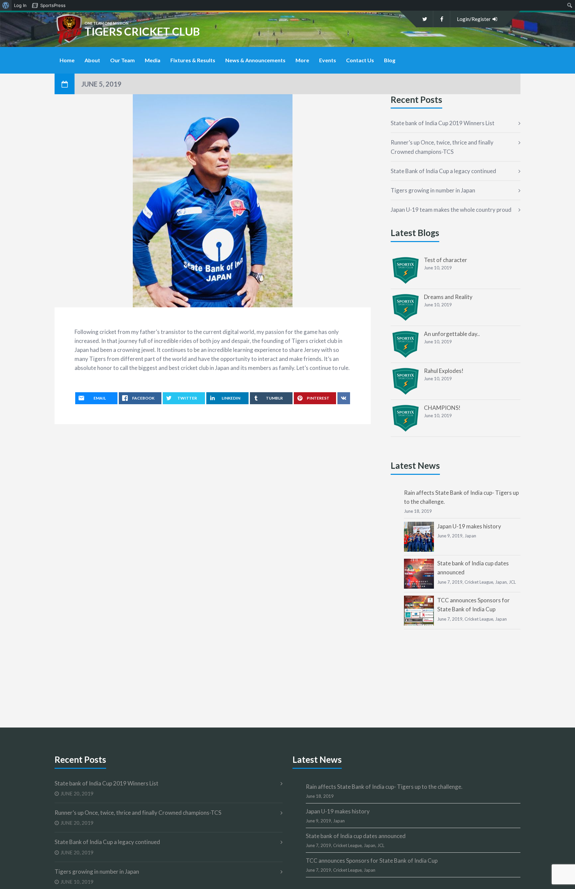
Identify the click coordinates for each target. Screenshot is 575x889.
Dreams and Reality (448, 296)
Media (152, 60)
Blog (389, 60)
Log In (20, 5)
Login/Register (474, 19)
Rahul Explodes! (444, 370)
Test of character (445, 259)
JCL (512, 582)
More (302, 60)
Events (327, 60)
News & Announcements (255, 60)
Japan (470, 535)
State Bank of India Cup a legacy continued (443, 170)
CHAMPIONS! (442, 407)
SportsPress (53, 5)
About (92, 60)
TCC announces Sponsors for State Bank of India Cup (372, 860)
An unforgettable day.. (452, 333)
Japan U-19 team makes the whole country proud (451, 209)
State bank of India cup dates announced (356, 835)
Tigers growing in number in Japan (433, 190)
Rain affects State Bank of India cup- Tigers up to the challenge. (384, 786)
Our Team (122, 60)
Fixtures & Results (192, 60)
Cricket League (479, 582)
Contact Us (360, 60)
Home (67, 60)
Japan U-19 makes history (469, 526)
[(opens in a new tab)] (406, 270)
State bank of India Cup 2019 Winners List (442, 123)
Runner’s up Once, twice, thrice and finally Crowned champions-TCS (442, 147)
